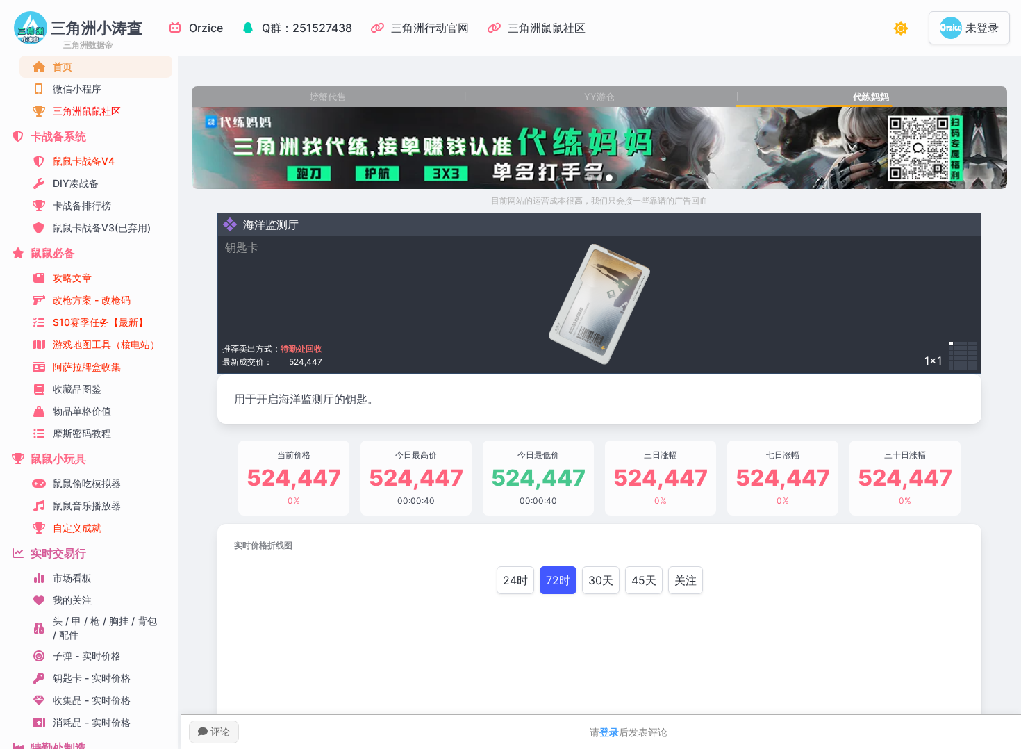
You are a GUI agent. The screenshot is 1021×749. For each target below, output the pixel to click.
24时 (515, 580)
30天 (600, 580)
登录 (609, 732)
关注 (685, 580)
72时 (558, 580)
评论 (219, 731)
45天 (643, 580)
